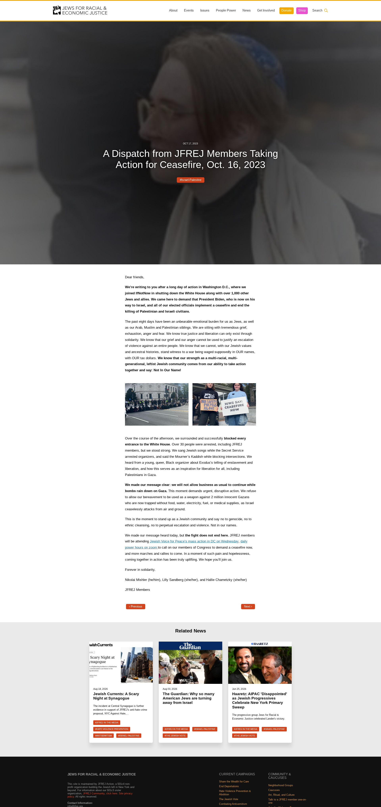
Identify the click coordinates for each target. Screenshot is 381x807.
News (246, 10)
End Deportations (229, 786)
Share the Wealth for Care (234, 781)
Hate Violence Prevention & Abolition (235, 793)
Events (189, 10)
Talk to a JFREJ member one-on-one (287, 801)
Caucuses (274, 790)
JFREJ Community (94, 793)
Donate (286, 10)
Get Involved (266, 10)
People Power (226, 10)
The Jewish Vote (228, 799)
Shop (302, 10)
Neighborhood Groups (280, 785)
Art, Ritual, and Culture (281, 794)
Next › (248, 606)
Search (317, 10)
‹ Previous (135, 606)
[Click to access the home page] (80, 10)
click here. (112, 793)
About (173, 10)
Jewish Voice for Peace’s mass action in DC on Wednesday (194, 541)
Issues (204, 10)
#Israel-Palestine (190, 179)
